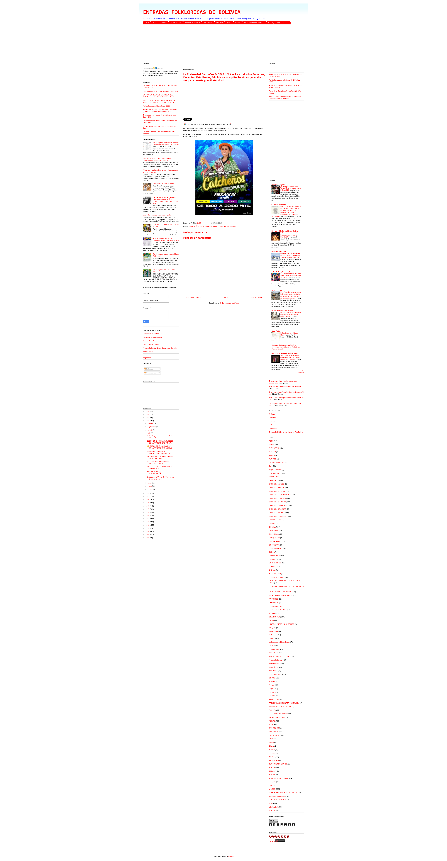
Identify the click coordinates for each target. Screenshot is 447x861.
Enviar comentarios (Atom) (229, 303)
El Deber (272, 421)
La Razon (272, 425)
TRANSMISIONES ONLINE (279, 778)
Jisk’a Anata (273, 631)
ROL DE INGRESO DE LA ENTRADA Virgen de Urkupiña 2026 (166, 239)
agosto (150, 430)
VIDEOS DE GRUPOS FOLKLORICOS (283, 792)
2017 (148, 509)
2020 (148, 499)
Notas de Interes (275, 674)
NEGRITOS (273, 671)
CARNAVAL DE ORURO (160, 23)
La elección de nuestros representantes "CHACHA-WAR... (160, 452)
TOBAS (271, 771)
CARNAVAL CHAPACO (277, 491)
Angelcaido (147, 358)
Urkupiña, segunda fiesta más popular (157, 215)
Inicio (226, 297)
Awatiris (272, 455)
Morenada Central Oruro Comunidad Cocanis (160, 348)
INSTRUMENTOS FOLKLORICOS (281, 624)
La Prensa (273, 428)
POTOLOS (273, 692)
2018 (148, 506)
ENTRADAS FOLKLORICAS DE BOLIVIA (191, 12)
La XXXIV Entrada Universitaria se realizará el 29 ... (159, 468)
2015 (148, 515)
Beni (270, 466)
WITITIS (272, 810)
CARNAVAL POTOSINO (277, 516)
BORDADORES (274, 473)
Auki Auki (272, 452)
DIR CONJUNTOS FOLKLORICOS (254, 23)
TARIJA (271, 757)
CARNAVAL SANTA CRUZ (192, 23)
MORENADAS (274, 663)
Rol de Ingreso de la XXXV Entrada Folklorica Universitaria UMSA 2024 (166, 144)
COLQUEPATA (274, 545)
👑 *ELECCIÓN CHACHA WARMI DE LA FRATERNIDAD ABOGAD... (160, 447)
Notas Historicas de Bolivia (282, 311)
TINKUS (272, 767)
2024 (148, 418)
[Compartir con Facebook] (219, 223)
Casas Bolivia (276, 290)
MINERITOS (273, 653)
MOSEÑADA (273, 667)
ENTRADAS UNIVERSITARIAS (280, 595)
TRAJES (272, 775)
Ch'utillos (272, 527)
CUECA (272, 552)
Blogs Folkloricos (275, 470)
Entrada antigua (257, 297)
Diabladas (272, 559)
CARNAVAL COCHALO (277, 498)
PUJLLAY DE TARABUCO (278, 714)
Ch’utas (272, 523)
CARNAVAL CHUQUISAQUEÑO (280, 495)
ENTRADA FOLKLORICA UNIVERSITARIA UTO (286, 586)
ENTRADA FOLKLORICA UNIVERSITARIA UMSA (218, 226)
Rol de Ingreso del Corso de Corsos (278, 23)
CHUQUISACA (274, 538)
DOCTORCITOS (275, 563)
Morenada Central (275, 660)
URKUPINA (219, 23)
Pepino (271, 685)
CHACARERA (274, 530)
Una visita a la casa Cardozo (163, 184)
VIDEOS (237, 23)
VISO (271, 803)
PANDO (272, 681)
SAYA (271, 739)
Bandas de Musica (276, 462)
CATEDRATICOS (275, 520)
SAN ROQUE (274, 728)
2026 (148, 411)
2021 (148, 496)
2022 (148, 493)
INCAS (271, 620)
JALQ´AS (272, 628)
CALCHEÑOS (194, 226)
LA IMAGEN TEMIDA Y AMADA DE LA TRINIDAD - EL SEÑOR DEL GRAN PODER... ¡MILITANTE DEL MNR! (165, 200)
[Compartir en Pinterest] (221, 223)
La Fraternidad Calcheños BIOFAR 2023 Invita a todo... (160, 457)
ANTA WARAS (274, 448)
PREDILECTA (274, 699)
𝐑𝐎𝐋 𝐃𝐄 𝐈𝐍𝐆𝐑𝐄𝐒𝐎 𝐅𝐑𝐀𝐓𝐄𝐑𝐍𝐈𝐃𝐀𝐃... (154, 473)
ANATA (271, 444)
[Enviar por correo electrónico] (212, 223)
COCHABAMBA (274, 541)
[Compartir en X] (217, 223)
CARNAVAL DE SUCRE (277, 509)
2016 (148, 512)
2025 (148, 414)
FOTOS (229, 23)
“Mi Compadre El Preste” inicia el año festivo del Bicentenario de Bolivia (290, 276)
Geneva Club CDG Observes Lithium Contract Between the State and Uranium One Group (290, 255)
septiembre (152, 427)
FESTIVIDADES (275, 606)
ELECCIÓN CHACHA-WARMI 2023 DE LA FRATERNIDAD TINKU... (160, 442)
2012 (148, 525)
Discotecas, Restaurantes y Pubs (284, 353)
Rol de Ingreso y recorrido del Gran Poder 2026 (160, 91)
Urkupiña (272, 782)
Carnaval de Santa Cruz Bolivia (283, 345)
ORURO (272, 678)
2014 (148, 519)
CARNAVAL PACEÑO (276, 513)
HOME (147, 23)
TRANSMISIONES (176, 23)
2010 (148, 531)
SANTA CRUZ (274, 735)
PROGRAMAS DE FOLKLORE (280, 706)
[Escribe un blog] (214, 223)
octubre (151, 423)
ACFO (271, 441)
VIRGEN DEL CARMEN (277, 800)
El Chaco (272, 570)
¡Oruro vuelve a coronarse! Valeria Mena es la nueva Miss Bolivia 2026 (290, 188)
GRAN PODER (208, 23)
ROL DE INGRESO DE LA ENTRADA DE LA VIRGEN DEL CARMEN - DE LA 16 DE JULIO (159, 101)
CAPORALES (274, 480)
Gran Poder (275, 331)
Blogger (231, 856)
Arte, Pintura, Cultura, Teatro (282, 272)
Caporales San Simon (151, 344)
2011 (148, 528)
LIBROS (272, 646)
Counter (272, 842)
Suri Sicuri (272, 753)
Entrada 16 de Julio (276, 577)
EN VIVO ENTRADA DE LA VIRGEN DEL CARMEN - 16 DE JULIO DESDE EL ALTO (158, 96)
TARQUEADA (274, 760)
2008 (148, 538)
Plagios (271, 689)
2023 (148, 421)
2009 (148, 535)
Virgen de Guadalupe (277, 796)
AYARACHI (273, 459)
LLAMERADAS (274, 649)
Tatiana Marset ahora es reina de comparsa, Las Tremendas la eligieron (285, 97)
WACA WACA (274, 807)
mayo (150, 486)
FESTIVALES (274, 602)
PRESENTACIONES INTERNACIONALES (284, 703)
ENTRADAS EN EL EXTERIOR (280, 592)
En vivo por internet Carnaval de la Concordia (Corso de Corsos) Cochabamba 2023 (160, 110)
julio (149, 433)
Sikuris (271, 746)
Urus (271, 785)
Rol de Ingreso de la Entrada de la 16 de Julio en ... (159, 437)
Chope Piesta (274, 534)
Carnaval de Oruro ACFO (152, 337)
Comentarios (151, 373)
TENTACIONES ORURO (278, 764)
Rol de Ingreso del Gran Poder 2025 (156, 106)
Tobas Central (148, 352)
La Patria (272, 418)
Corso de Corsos (275, 548)
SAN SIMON (273, 732)
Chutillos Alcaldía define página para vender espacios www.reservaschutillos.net (159, 159)
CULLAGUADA (274, 556)
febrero (150, 489)
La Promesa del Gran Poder (279, 642)
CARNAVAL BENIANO (277, 487)
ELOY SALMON (275, 574)
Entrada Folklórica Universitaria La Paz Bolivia (286, 432)
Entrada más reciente (193, 297)
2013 (148, 522)
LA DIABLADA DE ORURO (152, 334)
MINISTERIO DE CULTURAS (279, 656)
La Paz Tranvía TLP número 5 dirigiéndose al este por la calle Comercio (290, 315)
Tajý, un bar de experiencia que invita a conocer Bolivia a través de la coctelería (290, 357)
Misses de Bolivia (278, 184)
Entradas (149, 369)
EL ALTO (272, 566)
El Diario (272, 414)
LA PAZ (271, 638)
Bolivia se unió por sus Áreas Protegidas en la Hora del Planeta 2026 (290, 235)
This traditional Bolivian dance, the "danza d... (286, 386)
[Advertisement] (213, 44)
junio (150, 483)
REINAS (272, 721)
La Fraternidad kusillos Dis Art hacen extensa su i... (158, 462)
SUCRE (272, 750)
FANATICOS (273, 599)
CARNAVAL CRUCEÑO (277, 502)
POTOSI (272, 696)
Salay (271, 724)
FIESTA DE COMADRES (278, 610)
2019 (148, 503)
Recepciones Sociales (277, 717)
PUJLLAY (272, 710)
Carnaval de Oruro (150, 341)
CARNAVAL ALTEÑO (276, 484)
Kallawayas (273, 635)
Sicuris (271, 742)
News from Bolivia (278, 251)
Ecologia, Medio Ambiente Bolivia (284, 231)
